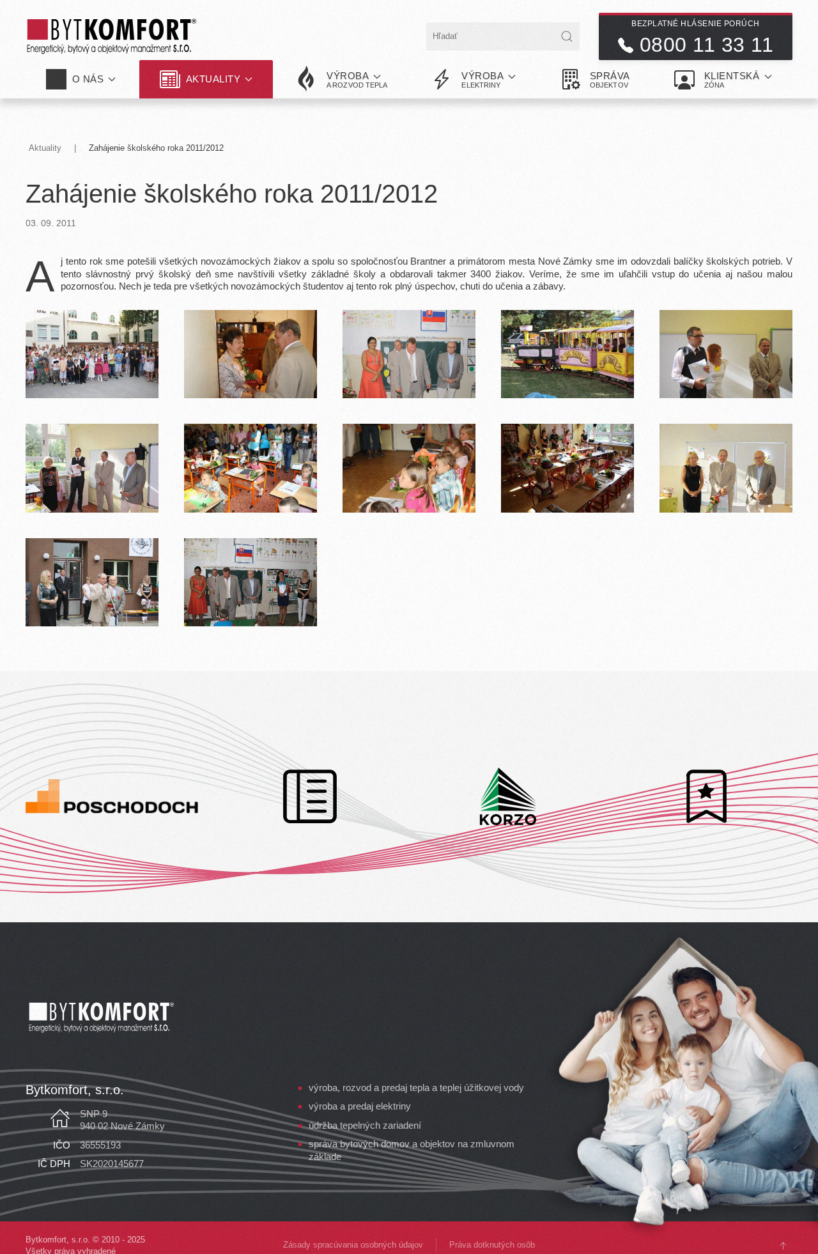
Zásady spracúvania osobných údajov (353, 1245)
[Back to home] (112, 36)
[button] (342, 79)
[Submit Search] (567, 36)
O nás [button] (88, 79)
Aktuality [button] (213, 79)
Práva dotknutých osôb (492, 1245)
